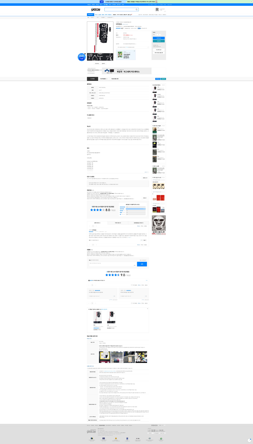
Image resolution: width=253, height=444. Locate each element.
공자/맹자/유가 (110, 17)
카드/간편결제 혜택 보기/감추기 (135, 43)
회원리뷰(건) (127, 28)
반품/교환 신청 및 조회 (108, 371)
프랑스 (125, 55)
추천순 (142, 226)
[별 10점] (97, 260)
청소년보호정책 (108, 425)
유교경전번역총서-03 (127, 22)
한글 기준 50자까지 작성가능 (95, 263)
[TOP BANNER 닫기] (251, 1)
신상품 (99, 14)
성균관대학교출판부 (104, 108)
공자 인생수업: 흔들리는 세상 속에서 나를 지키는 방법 (160, 136)
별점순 (145, 226)
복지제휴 (126, 425)
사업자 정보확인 (122, 432)
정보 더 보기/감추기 (124, 28)
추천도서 (160, 14)
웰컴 (88, 17)
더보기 (163, 85)
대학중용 (159, 94)
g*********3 (155, 191)
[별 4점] (93, 260)
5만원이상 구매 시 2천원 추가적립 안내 (136, 39)
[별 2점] (91, 260)
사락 (118, 14)
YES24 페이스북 (153, 425)
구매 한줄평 (134, 285)
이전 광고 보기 (164, 11)
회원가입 (152, 4)
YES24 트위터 (155, 425)
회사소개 (88, 425)
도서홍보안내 (114, 425)
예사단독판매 (145, 14)
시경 (158, 101)
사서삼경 (154, 205)
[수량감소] (156, 34)
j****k (143, 299)
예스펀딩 (121, 14)
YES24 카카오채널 (152, 425)
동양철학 (103, 17)
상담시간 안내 (163, 433)
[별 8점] (96, 260)
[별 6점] (94, 260)
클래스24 (125, 14)
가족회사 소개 (162, 425)
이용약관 (96, 425)
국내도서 (92, 17)
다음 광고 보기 (165, 11)
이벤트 (103, 14)
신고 (106, 231)
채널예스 (114, 14)
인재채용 (92, 425)
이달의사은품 (151, 14)
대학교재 (93, 108)
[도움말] (120, 37)
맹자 (158, 116)
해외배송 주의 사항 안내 (158, 45)
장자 (158, 142)
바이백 (106, 14)
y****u (154, 203)
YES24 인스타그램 (156, 425)
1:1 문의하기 (150, 433)
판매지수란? (136, 28)
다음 (95, 226)
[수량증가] (161, 34)
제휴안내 (122, 425)
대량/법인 (164, 14)
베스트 (96, 14)
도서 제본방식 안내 (101, 90)
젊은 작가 (140, 14)
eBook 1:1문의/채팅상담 (160, 431)
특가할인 (156, 14)
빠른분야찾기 (90, 14)
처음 (90, 226)
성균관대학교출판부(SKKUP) (129, 26)
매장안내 (109, 14)
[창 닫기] (134, 51)
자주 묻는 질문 (157, 433)
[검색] (137, 9)
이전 (91, 226)
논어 (158, 108)
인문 (97, 17)
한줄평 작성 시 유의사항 (146, 260)
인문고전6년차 (155, 181)
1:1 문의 (114, 371)
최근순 (138, 226)
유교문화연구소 (118, 26)
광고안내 (118, 425)
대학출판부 (98, 108)
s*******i (96, 231)
